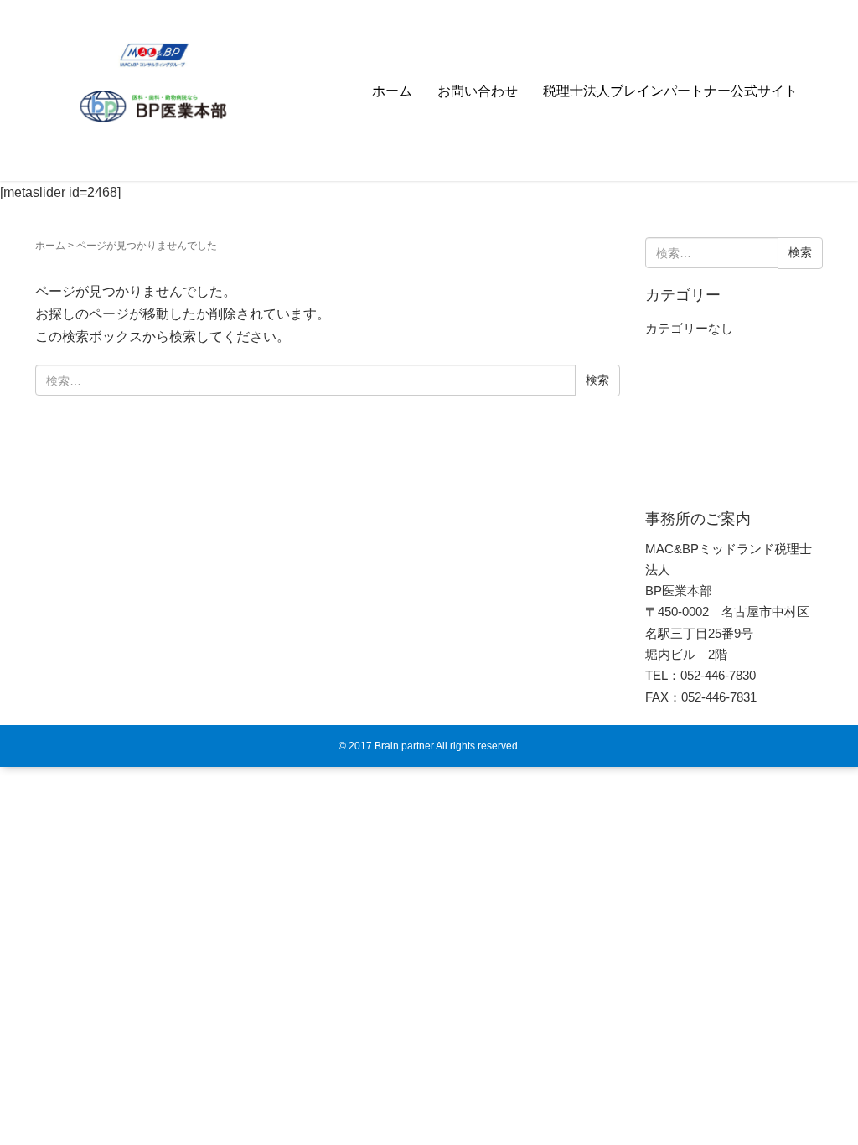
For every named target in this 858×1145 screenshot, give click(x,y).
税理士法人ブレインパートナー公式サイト (670, 91)
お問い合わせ (477, 91)
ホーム (392, 91)
